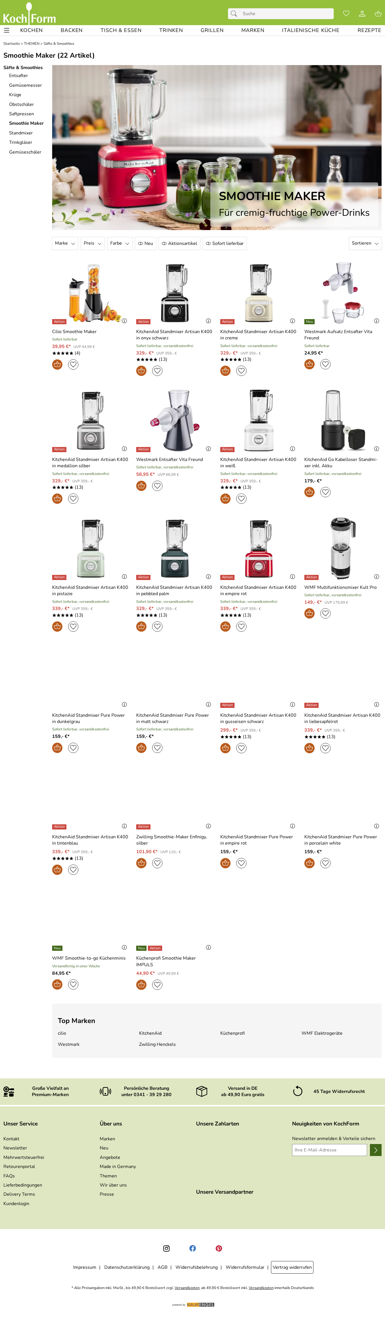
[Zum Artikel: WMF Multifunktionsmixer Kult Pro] (343, 548)
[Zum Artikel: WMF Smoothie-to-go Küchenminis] (90, 920)
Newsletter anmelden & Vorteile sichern (333, 1138)
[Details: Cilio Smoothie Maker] (60, 321)
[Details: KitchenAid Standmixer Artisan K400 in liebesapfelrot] (312, 705)
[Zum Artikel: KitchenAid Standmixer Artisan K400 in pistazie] (90, 548)
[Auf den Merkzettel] (73, 364)
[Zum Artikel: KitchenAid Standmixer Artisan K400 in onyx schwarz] (174, 293)
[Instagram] (166, 1248)
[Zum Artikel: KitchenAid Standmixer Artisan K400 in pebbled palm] (174, 548)
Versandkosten (187, 1288)
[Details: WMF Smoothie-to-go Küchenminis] (58, 948)
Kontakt (11, 1139)
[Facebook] (192, 1248)
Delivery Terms (19, 1194)
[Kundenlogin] (362, 13)
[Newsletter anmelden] (376, 1150)
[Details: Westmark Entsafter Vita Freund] (144, 449)
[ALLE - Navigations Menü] (6, 30)
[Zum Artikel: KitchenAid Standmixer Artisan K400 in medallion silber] (90, 421)
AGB (163, 1267)
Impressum (84, 1267)
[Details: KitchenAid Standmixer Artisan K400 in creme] (228, 321)
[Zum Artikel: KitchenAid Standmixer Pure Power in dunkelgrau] (90, 676)
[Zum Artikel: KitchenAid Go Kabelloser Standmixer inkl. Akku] (343, 421)
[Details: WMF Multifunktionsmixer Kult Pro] (312, 577)
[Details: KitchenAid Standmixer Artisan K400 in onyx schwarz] (144, 321)
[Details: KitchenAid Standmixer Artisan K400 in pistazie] (60, 577)
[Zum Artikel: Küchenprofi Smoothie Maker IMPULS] (174, 920)
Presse (107, 1194)
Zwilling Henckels (157, 1044)
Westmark (69, 1044)
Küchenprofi (232, 1033)
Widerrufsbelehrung (197, 1267)
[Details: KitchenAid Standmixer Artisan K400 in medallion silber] (60, 449)
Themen (108, 1176)
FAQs (9, 1176)
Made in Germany (118, 1166)
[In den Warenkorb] (57, 364)
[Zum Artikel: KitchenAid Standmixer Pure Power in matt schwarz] (174, 676)
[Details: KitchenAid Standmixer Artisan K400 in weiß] (228, 449)
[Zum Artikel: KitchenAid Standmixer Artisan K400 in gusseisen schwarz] (259, 676)
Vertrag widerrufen (292, 1267)
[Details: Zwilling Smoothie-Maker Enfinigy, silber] (144, 826)
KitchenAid (150, 1033)
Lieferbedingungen (22, 1185)
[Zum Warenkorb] (378, 13)
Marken (107, 1139)
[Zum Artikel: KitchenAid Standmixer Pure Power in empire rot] (259, 798)
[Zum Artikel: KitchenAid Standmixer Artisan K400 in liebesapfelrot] (343, 676)
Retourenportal (19, 1166)
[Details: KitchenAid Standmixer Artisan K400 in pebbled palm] (144, 577)
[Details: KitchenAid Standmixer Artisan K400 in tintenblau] (60, 826)
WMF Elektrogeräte (322, 1033)
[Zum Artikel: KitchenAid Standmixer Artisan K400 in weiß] (259, 421)
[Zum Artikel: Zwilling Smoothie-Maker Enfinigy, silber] (174, 798)
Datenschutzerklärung (127, 1267)
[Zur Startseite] (29, 13)
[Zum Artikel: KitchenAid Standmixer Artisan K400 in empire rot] (259, 548)
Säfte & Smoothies (59, 43)
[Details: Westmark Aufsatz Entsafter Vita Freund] (310, 321)
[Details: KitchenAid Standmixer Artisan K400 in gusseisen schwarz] (228, 705)
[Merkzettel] (346, 13)
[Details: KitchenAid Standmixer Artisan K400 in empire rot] (228, 577)
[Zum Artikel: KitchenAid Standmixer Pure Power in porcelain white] (343, 798)
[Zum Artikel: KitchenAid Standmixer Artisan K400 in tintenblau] (90, 798)
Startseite (11, 43)
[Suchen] (235, 13)
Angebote (110, 1157)
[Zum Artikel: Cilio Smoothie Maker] (90, 293)
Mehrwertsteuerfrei (23, 1157)
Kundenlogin (16, 1204)
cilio (62, 1033)
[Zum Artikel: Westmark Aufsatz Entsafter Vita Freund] (343, 293)
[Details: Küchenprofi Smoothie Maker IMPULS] (150, 948)
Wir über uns (113, 1185)
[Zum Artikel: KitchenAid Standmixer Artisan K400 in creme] (259, 293)
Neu (104, 1148)
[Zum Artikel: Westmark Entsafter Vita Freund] (174, 421)
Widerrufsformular (245, 1267)
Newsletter (15, 1148)
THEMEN (32, 43)
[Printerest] (219, 1248)
